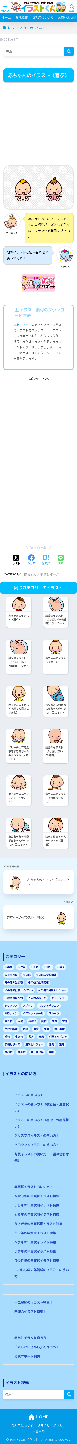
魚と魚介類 (37, 1052)
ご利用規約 (20, 325)
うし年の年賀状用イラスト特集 (36, 1205)
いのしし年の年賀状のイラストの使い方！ (41, 1273)
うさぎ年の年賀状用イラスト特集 (38, 1223)
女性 (64, 1021)
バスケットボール (33, 1013)
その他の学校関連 (46, 975)
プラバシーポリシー (51, 1425)
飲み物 (21, 1052)
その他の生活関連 (38, 982)
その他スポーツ (37, 998)
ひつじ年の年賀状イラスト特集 (36, 1260)
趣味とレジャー (34, 1044)
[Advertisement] (38, 124)
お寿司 (8, 967)
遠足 (61, 1044)
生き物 (19, 1036)
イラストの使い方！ (28, 1095)
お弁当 (21, 967)
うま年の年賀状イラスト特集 (35, 1251)
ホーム (6, 17)
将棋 (25, 1029)
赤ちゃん (30, 574)
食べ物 (8, 1052)
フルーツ (54, 1013)
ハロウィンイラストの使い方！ (36, 1145)
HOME (41, 1417)
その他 (27, 975)
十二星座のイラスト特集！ (33, 1302)
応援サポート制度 (27, 1356)
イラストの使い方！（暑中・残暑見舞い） (41, 1123)
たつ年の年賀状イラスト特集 (35, 1233)
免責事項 (38, 1431)
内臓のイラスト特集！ (30, 1311)
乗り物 (8, 1021)
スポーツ (28, 1005)
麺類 (51, 1052)
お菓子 (61, 967)
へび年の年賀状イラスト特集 (35, 1242)
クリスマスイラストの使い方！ (36, 1135)
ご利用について (42, 17)
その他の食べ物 (14, 998)
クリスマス (11, 1005)
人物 (20, 1021)
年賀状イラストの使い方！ (33, 1187)
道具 (51, 1044)
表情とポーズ (49, 574)
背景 (41, 1036)
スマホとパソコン (48, 1005)
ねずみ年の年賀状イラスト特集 (36, 1196)
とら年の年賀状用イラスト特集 (36, 1214)
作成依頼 (22, 17)
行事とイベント (58, 1036)
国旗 (54, 1021)
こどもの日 (11, 975)
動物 (43, 1021)
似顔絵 (32, 1021)
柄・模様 (59, 1029)
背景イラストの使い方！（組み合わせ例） (41, 1157)
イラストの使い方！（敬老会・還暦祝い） (41, 1107)
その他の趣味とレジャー (52, 990)
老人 (30, 1036)
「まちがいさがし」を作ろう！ (36, 1347)
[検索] (69, 51)
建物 (35, 1029)
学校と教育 (11, 1029)
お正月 (34, 967)
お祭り (48, 967)
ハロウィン (11, 1013)
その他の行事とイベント (19, 990)
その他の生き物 (14, 982)
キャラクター (59, 998)
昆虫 (46, 1029)
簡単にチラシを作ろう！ (32, 1338)
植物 (7, 1036)
